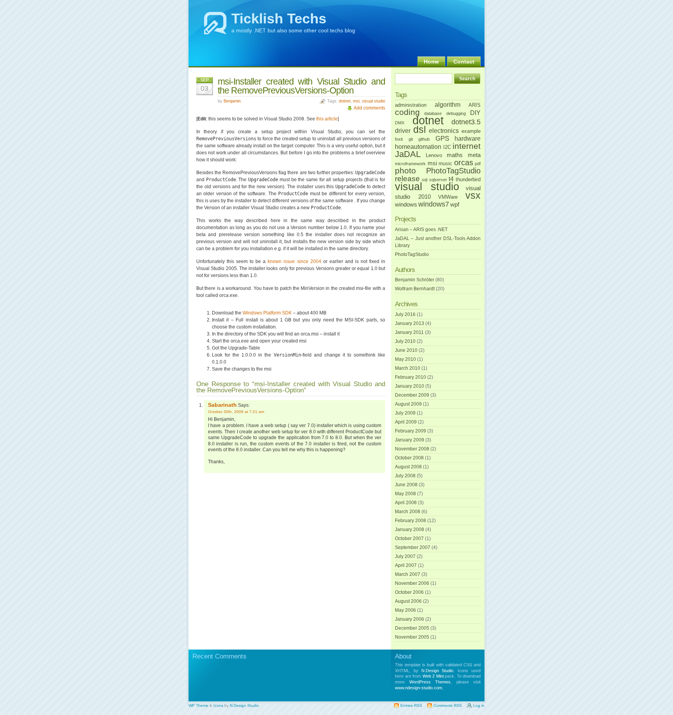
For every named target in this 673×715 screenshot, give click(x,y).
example (471, 131)
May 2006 (405, 610)
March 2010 (407, 368)
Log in (478, 705)
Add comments (369, 108)
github (424, 139)
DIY (475, 112)
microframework (410, 163)
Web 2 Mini (433, 676)
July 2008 (405, 475)
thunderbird (468, 179)
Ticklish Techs (278, 18)
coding (407, 112)
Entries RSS (411, 705)
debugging (456, 113)
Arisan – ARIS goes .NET (421, 229)
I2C (447, 147)
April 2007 (406, 565)
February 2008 (410, 520)
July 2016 (405, 314)
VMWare (448, 197)
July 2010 (405, 341)
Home (431, 61)
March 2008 (407, 511)
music (445, 163)
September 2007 (412, 547)
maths (455, 155)
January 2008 (409, 529)
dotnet (345, 101)
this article (327, 119)
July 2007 (405, 556)
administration (410, 105)
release (407, 179)
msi (356, 101)
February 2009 (410, 431)
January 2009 (409, 440)
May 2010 (405, 359)
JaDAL (408, 154)
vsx (473, 195)
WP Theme (198, 705)
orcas (463, 162)
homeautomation (418, 146)
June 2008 (406, 484)
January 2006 (409, 619)
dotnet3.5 (466, 122)
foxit (399, 139)
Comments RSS (447, 705)
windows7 (433, 204)
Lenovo (434, 155)
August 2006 (408, 601)
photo (405, 170)
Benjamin (232, 101)
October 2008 (409, 458)
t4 (451, 178)
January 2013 (409, 323)
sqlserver (438, 179)
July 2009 (405, 413)
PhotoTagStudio (453, 170)
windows (406, 204)
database (433, 113)
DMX (399, 122)
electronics (444, 130)
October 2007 (409, 538)
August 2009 (408, 404)
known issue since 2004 (294, 261)
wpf (454, 204)
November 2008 (412, 449)
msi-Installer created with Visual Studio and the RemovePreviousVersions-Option (301, 85)
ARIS (475, 105)
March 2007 (407, 574)
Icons (218, 705)
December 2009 (412, 395)
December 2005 (412, 628)
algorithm (447, 104)
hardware (468, 138)
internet (467, 145)
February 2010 (410, 377)
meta (474, 155)
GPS (442, 138)
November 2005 (412, 637)
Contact (463, 61)
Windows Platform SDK (267, 313)
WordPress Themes (430, 682)
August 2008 (408, 467)
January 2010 (409, 386)
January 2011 (409, 332)
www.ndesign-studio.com (418, 687)
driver (402, 130)
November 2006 (412, 583)
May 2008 (405, 493)
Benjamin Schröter (414, 279)
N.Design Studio (437, 670)
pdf (478, 163)
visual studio (373, 101)
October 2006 (409, 592)
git (411, 139)
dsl (419, 129)
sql (424, 179)
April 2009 (406, 422)
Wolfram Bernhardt (415, 288)
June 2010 (406, 350)
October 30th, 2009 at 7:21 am (236, 412)
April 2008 (406, 502)
